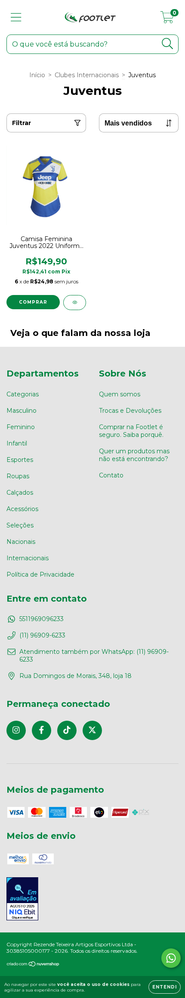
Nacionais (20, 542)
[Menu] (16, 17)
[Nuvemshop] (33, 965)
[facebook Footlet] (41, 730)
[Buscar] (167, 44)
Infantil (16, 443)
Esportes (19, 460)
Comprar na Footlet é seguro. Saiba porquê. (131, 431)
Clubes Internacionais (87, 75)
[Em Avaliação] (22, 899)
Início (37, 75)
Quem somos (119, 394)
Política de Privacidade (40, 574)
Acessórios (22, 509)
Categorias (22, 394)
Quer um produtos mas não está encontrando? (134, 455)
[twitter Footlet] (92, 730)
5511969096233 (41, 619)
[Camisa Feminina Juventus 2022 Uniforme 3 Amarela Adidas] (74, 302)
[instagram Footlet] (16, 730)
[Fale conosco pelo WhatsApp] (171, 958)
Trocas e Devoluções (130, 410)
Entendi (164, 987)
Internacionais (27, 558)
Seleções (20, 525)
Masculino (21, 410)
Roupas (17, 476)
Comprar (33, 302)
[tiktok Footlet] (67, 730)
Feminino (20, 427)
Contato (111, 475)
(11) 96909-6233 (42, 635)
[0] (167, 19)
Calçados (19, 492)
